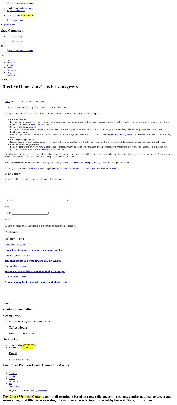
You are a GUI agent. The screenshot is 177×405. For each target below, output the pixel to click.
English (4, 25)
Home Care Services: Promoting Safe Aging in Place (34, 250)
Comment (10, 200)
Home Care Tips (33, 168)
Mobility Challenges (18, 266)
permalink (113, 168)
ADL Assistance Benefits (20, 255)
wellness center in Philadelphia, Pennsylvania (86, 162)
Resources (11, 70)
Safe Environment (59, 168)
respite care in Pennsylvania (120, 134)
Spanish (11, 25)
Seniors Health (74, 168)
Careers (10, 67)
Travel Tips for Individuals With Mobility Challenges (35, 271)
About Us (11, 62)
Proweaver (42, 391)
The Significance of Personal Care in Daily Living (33, 260)
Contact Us (11, 75)
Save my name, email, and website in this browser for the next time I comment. (42, 226)
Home (9, 60)
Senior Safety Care (17, 244)
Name (8, 206)
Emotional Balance (17, 277)
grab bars (143, 129)
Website (8, 219)
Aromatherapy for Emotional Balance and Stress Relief (36, 282)
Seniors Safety (88, 168)
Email (8, 213)
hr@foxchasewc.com (16, 10)
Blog (9, 72)
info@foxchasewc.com (23, 8)
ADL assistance (45, 147)
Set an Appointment (15, 20)
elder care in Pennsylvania (37, 124)
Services (10, 65)
